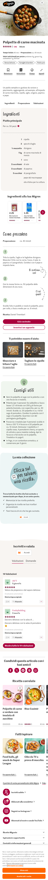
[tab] (24, 832)
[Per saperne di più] (13, 364)
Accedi (26, 517)
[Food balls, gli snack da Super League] (13, 757)
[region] (24, 862)
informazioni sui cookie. (15, 865)
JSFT (14, 580)
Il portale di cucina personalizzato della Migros (21, 783)
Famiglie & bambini (26, 62)
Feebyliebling (18, 610)
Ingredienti (10, 103)
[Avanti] (42, 212)
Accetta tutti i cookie (24, 876)
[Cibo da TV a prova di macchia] (34, 757)
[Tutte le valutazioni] (8, 46)
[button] (7, 582)
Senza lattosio (9, 62)
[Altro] (41, 601)
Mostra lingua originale (13, 597)
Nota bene (18, 126)
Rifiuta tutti (24, 870)
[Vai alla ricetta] (13, 705)
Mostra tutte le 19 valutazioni (19, 645)
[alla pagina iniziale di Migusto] (9, 2)
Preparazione (24, 103)
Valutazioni (38, 103)
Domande (31, 560)
